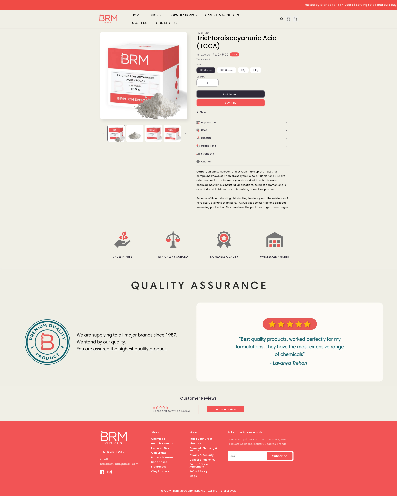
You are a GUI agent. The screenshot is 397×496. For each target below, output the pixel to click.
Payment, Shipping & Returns (203, 449)
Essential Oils (160, 448)
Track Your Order (201, 439)
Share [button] (203, 112)
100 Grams (206, 70)
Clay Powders (160, 471)
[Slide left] (103, 133)
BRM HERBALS (196, 491)
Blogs (193, 476)
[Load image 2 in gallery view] (134, 133)
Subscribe (279, 456)
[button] (155, 15)
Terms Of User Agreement (199, 465)
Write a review (226, 409)
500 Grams (226, 70)
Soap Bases (159, 462)
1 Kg (243, 70)
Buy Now (230, 102)
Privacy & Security (202, 455)
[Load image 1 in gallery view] (116, 133)
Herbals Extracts (162, 443)
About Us (196, 443)
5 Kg (255, 70)
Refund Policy (198, 471)
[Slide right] (185, 133)
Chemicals (158, 439)
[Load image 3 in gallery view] (153, 133)
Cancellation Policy (202, 459)
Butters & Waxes (162, 457)
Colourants (158, 453)
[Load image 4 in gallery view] (172, 133)
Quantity (200, 76)
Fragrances (158, 466)
